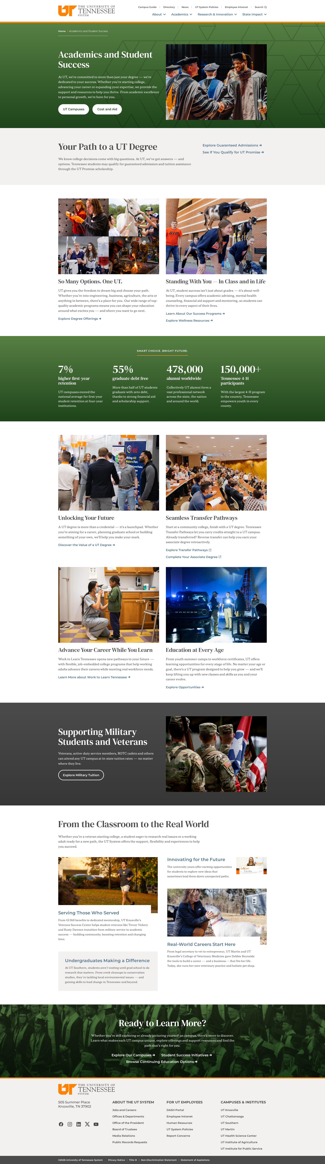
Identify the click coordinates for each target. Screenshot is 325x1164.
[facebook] (61, 1124)
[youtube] (96, 1124)
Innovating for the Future (196, 859)
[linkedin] (78, 1124)
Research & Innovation (215, 14)
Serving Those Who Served (88, 913)
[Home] (86, 10)
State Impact (252, 14)
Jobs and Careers (124, 1110)
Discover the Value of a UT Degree (85, 545)
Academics (179, 14)
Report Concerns (178, 1135)
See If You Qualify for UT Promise (231, 152)
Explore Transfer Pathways (187, 550)
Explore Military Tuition (81, 775)
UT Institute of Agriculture (239, 1142)
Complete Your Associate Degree (192, 557)
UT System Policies (206, 7)
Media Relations (123, 1135)
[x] (87, 1124)
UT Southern (229, 1123)
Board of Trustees (124, 1129)
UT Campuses (73, 109)
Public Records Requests (129, 1142)
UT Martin (228, 1129)
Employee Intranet (236, 7)
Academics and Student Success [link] (88, 31)
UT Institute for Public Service (241, 1148)
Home (62, 31)
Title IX (133, 1160)
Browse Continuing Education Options (160, 1062)
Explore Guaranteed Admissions (230, 145)
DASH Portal (175, 1110)
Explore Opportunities (183, 687)
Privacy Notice (116, 1160)
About (157, 14)
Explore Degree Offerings (78, 319)
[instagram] (69, 1124)
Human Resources (179, 1123)
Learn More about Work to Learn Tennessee (92, 677)
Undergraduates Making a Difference (107, 960)
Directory (169, 7)
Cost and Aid (107, 109)
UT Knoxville (229, 1110)
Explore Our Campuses (131, 1055)
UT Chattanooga (232, 1116)
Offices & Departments (128, 1116)
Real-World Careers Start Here (201, 944)
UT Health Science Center (239, 1135)
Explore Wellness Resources (187, 320)
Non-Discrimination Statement (159, 1160)
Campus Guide (147, 7)
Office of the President (128, 1123)
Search (259, 7)
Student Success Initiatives (184, 1055)
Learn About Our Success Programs (193, 314)
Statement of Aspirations (195, 1160)
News (185, 7)
